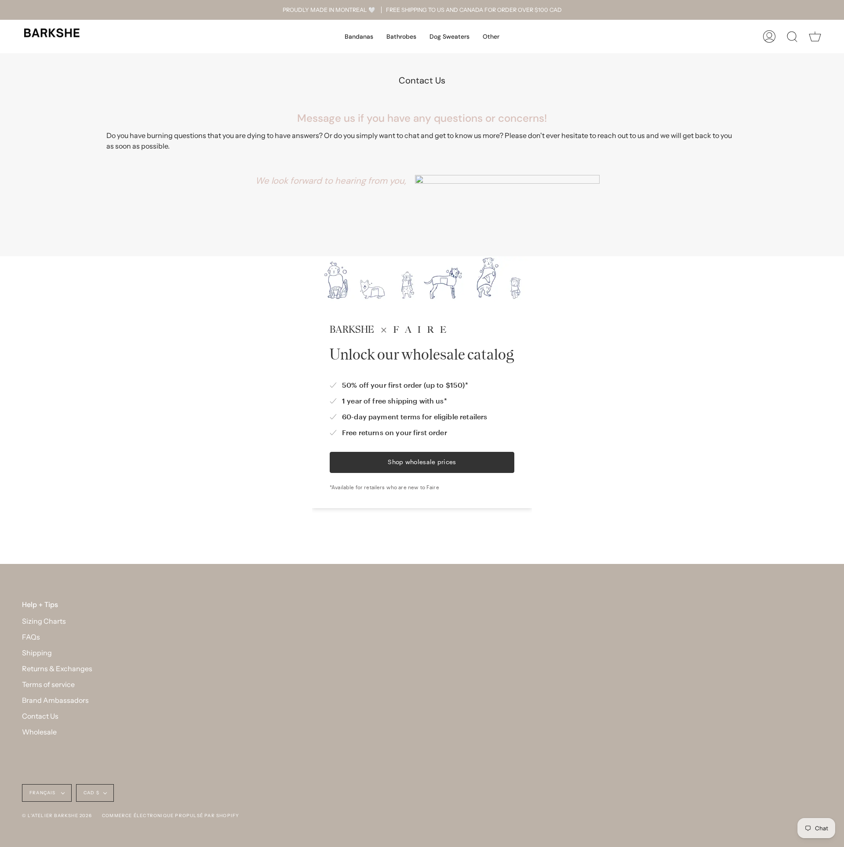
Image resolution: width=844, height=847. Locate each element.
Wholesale (39, 731)
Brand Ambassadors (55, 700)
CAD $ (91, 793)
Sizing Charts (44, 621)
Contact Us (40, 716)
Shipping (37, 652)
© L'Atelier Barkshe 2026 (57, 815)
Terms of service (48, 684)
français (43, 793)
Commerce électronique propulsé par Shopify (170, 815)
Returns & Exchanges (57, 668)
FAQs (31, 637)
